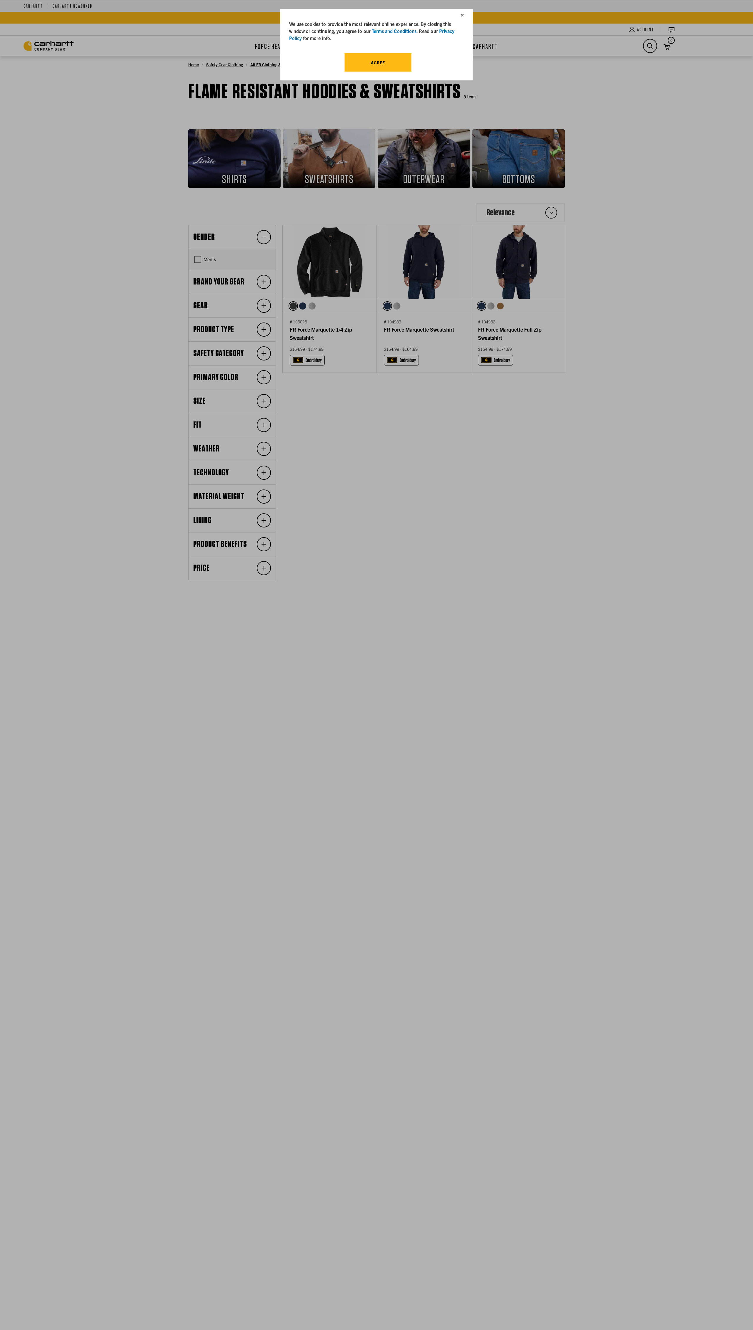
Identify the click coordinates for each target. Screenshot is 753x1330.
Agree (378, 62)
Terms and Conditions (394, 31)
